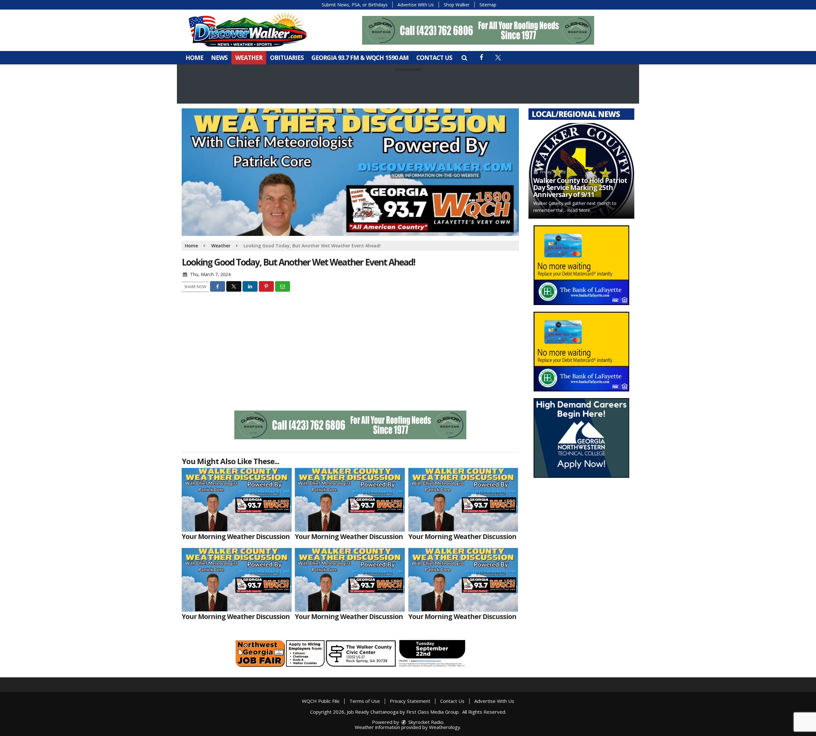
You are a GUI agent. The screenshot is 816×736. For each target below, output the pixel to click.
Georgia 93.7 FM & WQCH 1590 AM (360, 58)
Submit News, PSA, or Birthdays (355, 5)
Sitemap (487, 5)
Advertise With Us (415, 5)
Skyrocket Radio (425, 722)
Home (194, 58)
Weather (248, 58)
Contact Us (434, 58)
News (219, 58)
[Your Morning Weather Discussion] (237, 500)
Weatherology (444, 727)
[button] (464, 58)
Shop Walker (457, 5)
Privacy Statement (410, 701)
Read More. (579, 210)
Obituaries (287, 58)
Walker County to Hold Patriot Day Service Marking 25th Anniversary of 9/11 (580, 187)
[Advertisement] (478, 30)
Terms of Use (364, 701)
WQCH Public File (320, 701)
